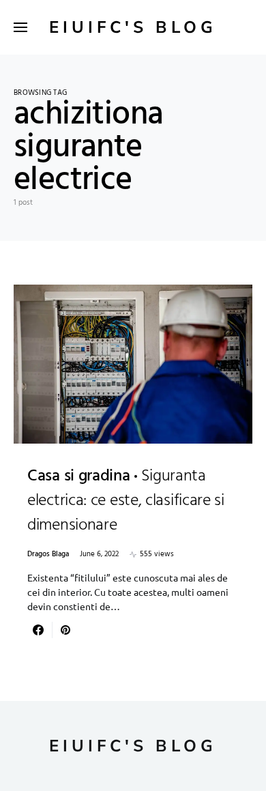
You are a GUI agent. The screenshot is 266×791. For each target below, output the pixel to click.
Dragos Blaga (48, 554)
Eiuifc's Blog (133, 27)
